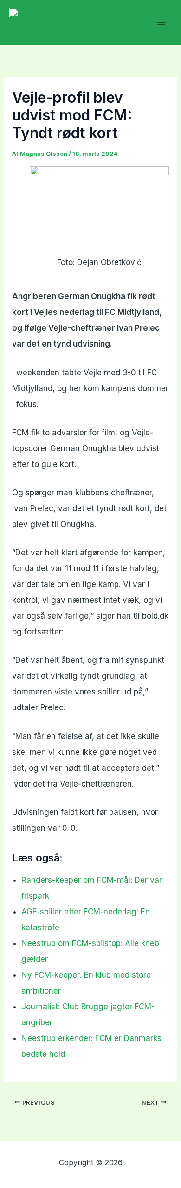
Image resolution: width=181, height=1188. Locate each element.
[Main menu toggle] (161, 22)
